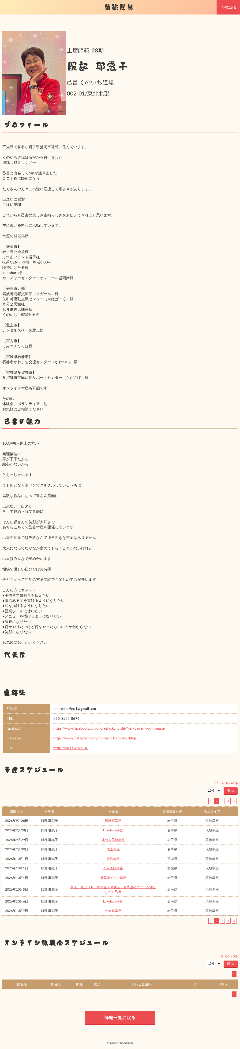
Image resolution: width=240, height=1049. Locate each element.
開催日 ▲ (16, 811)
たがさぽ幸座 (113, 868)
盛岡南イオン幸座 (113, 878)
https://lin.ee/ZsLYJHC (70, 748)
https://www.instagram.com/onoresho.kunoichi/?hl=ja (95, 738)
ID (194, 984)
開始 (79, 984)
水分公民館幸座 (113, 840)
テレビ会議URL (143, 984)
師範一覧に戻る (120, 1017)
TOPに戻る (228, 7)
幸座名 (113, 811)
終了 (97, 984)
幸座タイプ (212, 811)
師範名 (50, 811)
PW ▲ (223, 984)
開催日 (56, 984)
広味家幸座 (113, 820)
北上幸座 (113, 849)
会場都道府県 (172, 811)
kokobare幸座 (115, 830)
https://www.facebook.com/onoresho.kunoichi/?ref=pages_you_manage (109, 728)
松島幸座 (113, 859)
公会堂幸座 (113, 911)
